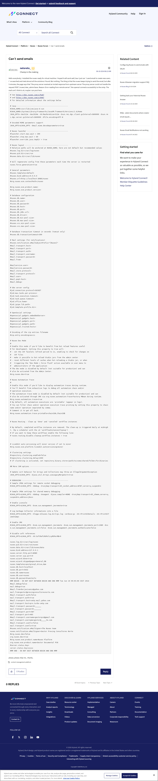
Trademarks (73, 756)
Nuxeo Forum (43, 46)
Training (138, 707)
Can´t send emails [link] (57, 46)
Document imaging (94, 722)
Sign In (142, 13)
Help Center (125, 185)
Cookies (31, 756)
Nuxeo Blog (125, 87)
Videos (67, 717)
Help (133, 13)
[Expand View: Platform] (31, 22)
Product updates (71, 722)
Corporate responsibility (119, 717)
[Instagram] (25, 737)
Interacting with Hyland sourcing (79, 759)
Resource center (71, 702)
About (112, 707)
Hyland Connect (12, 46)
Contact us (15, 719)
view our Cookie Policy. (71, 778)
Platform (24, 46)
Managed (90, 707)
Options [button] (147, 46)
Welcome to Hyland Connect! (134, 178)
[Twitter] (19, 737)
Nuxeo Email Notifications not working (134, 130)
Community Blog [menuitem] (45, 22)
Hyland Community (118, 13)
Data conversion (93, 717)
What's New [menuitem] (12, 22)
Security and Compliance (57, 756)
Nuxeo (32, 46)
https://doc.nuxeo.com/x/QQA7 (30, 98)
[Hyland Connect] (23, 14)
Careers (113, 702)
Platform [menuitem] (26, 22)
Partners (113, 712)
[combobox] (58, 33)
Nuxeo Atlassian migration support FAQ (134, 82)
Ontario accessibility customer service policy (119, 756)
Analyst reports (52, 707)
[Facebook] (13, 737)
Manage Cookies (112, 775)
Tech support (140, 717)
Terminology (69, 707)
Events (137, 702)
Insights (49, 712)
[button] (12, 672)
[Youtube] (38, 737)
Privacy (22, 756)
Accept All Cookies (129, 775)
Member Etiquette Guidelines (133, 181)
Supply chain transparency (90, 756)
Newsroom (114, 722)
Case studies (51, 702)
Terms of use (40, 756)
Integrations (50, 717)
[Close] (154, 775)
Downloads (69, 712)
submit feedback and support (62, 3)
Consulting (91, 712)
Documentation (141, 712)
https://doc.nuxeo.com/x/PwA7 (30, 95)
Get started (40, 3)
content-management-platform (21, 662)
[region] (79, 775)
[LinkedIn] (31, 737)
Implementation (93, 702)
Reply (105, 671)
